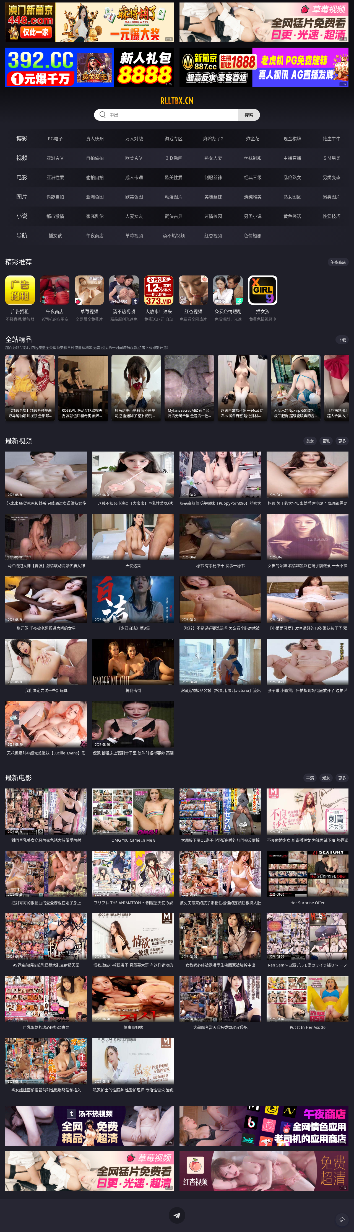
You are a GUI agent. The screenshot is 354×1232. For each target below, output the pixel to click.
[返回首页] (342, 1219)
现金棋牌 (292, 139)
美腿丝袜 (213, 197)
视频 (21, 158)
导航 (21, 235)
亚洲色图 (95, 197)
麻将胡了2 (213, 139)
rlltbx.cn (177, 100)
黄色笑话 (292, 216)
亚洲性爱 (55, 177)
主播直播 (292, 158)
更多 (342, 441)
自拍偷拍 (95, 158)
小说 (21, 216)
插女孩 (55, 236)
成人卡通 (134, 177)
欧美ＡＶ (134, 158)
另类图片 (331, 197)
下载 (342, 339)
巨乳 (326, 441)
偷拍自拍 (95, 177)
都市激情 (55, 216)
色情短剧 (253, 236)
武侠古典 (174, 216)
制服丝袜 (213, 177)
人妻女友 (134, 216)
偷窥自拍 (55, 197)
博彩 (21, 138)
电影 (21, 177)
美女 (310, 441)
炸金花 (252, 139)
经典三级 (253, 177)
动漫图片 (174, 197)
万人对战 (134, 139)
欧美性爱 (174, 177)
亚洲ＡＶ (55, 158)
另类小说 (253, 216)
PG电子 (55, 139)
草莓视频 (134, 236)
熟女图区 (292, 197)
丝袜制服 (253, 158)
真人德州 (95, 139)
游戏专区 (174, 139)
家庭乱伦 (95, 216)
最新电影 (18, 777)
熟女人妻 (213, 158)
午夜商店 (95, 236)
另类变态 (331, 177)
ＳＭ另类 (331, 158)
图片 (21, 196)
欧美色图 (134, 197)
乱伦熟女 (292, 177)
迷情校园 (213, 216)
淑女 (326, 777)
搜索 (248, 115)
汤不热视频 (174, 236)
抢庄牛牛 (331, 139)
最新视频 (18, 440)
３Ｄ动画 (174, 158)
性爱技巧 (331, 216)
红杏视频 (213, 236)
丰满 (310, 777)
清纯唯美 (253, 197)
